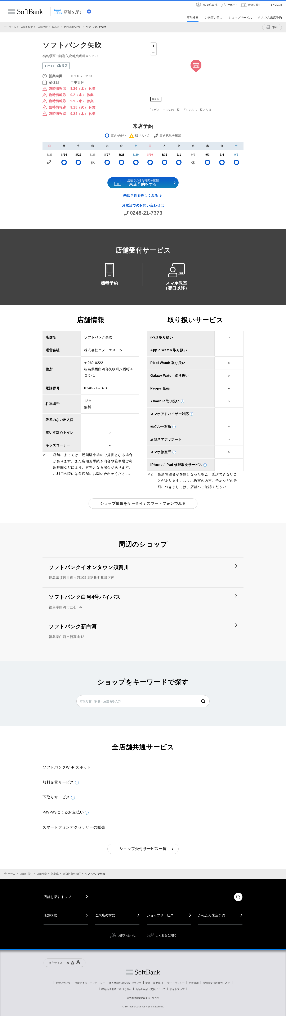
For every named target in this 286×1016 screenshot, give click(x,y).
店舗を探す (27, 27)
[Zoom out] (153, 52)
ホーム (12, 27)
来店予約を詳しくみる (140, 195)
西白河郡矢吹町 (72, 27)
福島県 (55, 27)
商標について (63, 983)
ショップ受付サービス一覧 (143, 849)
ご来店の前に (105, 915)
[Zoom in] (153, 46)
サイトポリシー (176, 983)
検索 (203, 701)
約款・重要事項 (154, 983)
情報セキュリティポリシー (90, 983)
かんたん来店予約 (211, 915)
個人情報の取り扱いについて (125, 983)
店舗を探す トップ (57, 896)
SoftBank (25, 11)
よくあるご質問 (166, 935)
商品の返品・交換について (150, 989)
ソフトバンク (143, 972)
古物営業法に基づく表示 (216, 983)
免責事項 (194, 983)
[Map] (195, 72)
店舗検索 (42, 27)
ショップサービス (160, 915)
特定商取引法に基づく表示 (116, 989)
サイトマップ (177, 989)
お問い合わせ (127, 935)
